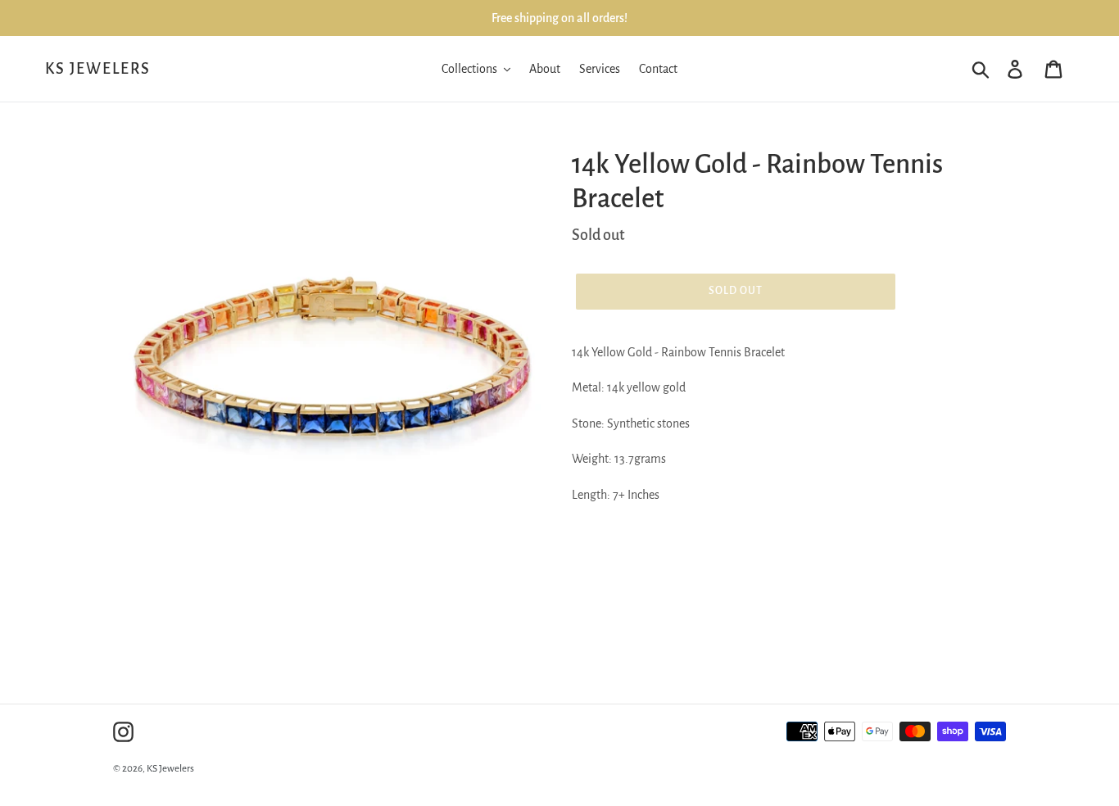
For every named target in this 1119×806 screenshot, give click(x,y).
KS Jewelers (98, 69)
